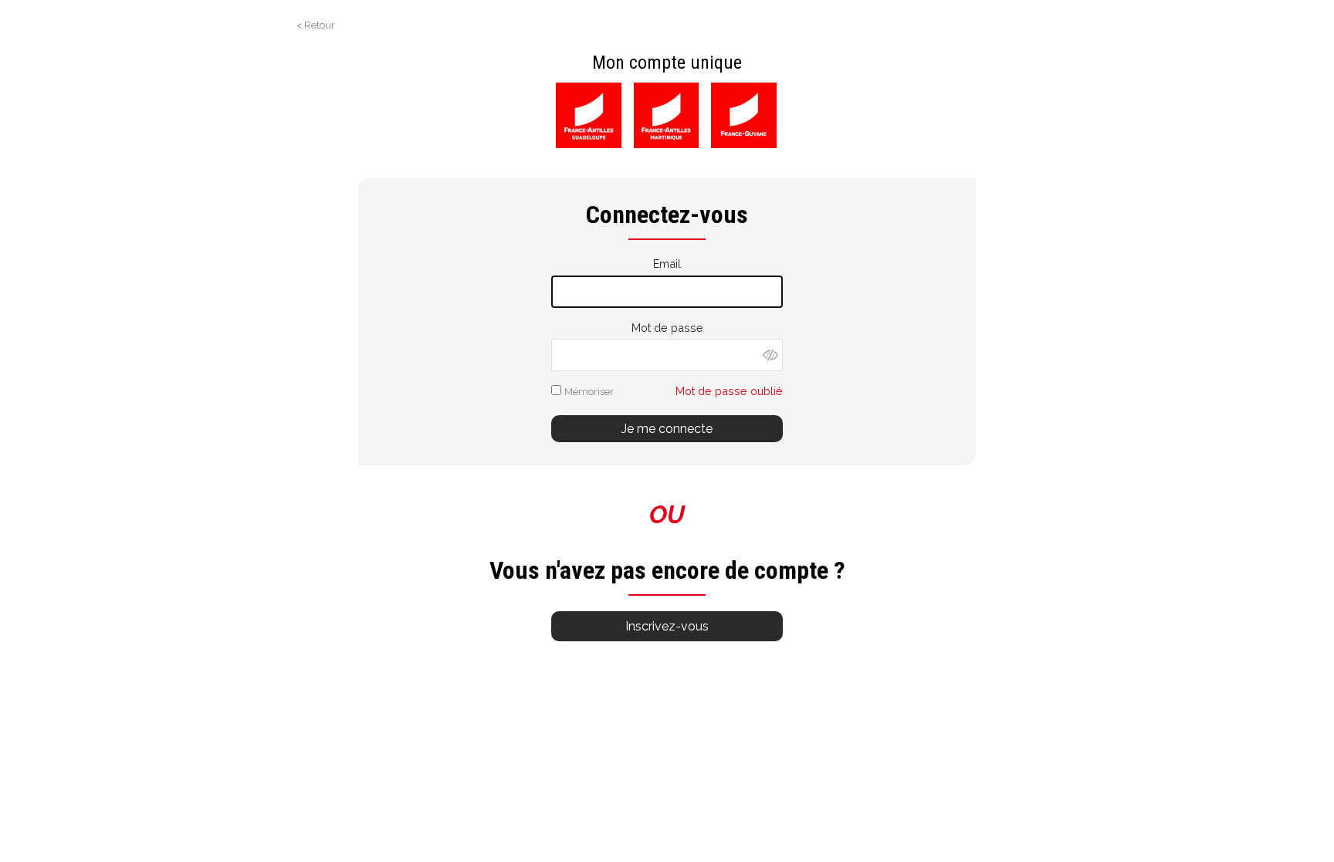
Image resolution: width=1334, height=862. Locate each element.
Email (667, 263)
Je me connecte (667, 428)
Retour (319, 25)
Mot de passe (667, 327)
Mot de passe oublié (729, 390)
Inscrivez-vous (667, 626)
